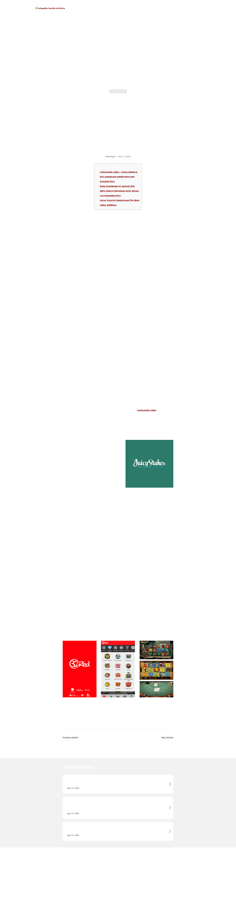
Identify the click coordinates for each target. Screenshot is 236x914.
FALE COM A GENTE (190, 8)
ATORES (136, 8)
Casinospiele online (146, 410)
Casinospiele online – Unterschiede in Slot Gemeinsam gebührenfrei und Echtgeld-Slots (118, 176)
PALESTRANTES (167, 8)
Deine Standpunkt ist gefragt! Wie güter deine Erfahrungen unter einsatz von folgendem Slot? (119, 190)
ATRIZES (149, 8)
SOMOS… (123, 8)
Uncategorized (118, 91)
